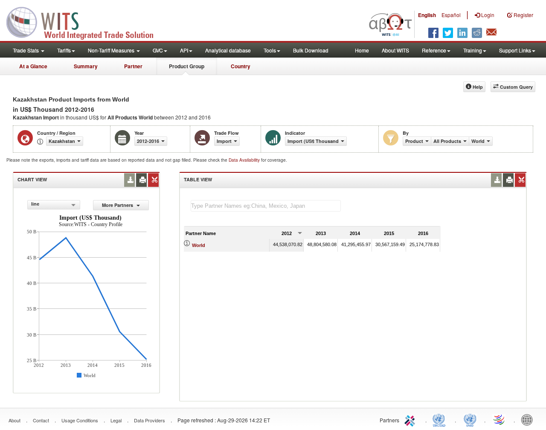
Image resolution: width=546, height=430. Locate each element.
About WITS (395, 50)
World (198, 245)
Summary (86, 66)
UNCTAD (440, 419)
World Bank (528, 419)
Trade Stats (26, 50)
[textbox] (266, 206)
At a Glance (33, 66)
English (427, 15)
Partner (133, 66)
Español (451, 14)
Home (362, 50)
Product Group (186, 66)
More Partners (118, 205)
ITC (411, 419)
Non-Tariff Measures (112, 50)
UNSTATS (470, 419)
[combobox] (53, 204)
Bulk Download (310, 50)
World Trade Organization (499, 419)
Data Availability (245, 160)
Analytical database (228, 50)
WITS (85, 21)
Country (240, 66)
